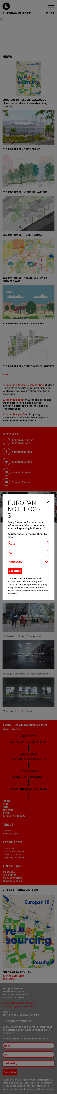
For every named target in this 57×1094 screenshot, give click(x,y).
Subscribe (15, 570)
